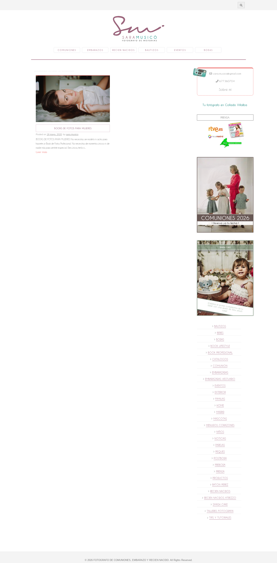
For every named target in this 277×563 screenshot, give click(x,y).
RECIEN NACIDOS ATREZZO (220, 497)
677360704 (226, 81)
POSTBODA (220, 458)
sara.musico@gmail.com (226, 73)
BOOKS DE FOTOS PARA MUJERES (72, 128)
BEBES (220, 332)
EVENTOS (220, 385)
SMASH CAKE (220, 504)
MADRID (220, 412)
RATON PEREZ (220, 484)
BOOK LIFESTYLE (220, 346)
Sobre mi (225, 89)
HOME (220, 405)
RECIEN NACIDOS (220, 491)
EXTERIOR (220, 392)
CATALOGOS (220, 359)
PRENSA (220, 471)
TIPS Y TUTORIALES (220, 517)
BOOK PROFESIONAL (220, 352)
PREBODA (220, 464)
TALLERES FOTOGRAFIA (220, 511)
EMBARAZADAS (220, 372)
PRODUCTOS (220, 478)
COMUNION (220, 365)
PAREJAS (220, 445)
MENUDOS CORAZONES (220, 425)
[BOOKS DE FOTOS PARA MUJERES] (73, 98)
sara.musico (72, 134)
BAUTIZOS (220, 326)
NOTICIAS (220, 438)
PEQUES (220, 451)
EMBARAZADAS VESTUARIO (220, 379)
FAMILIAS (220, 398)
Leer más (41, 152)
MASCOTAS (220, 418)
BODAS (220, 339)
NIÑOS (220, 431)
